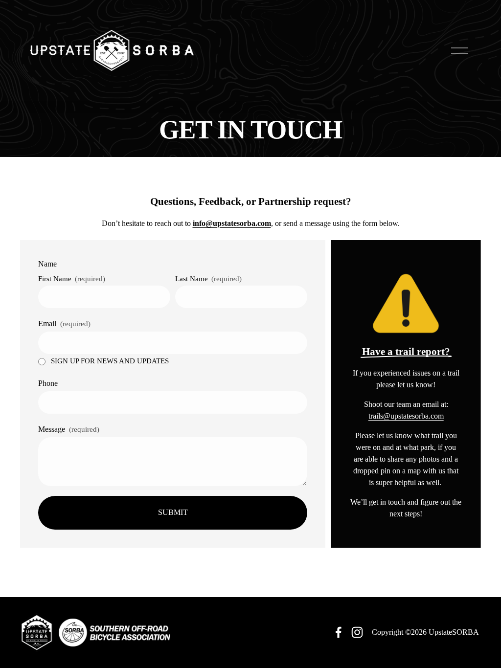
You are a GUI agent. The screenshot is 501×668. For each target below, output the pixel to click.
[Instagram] (357, 632)
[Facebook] (338, 632)
